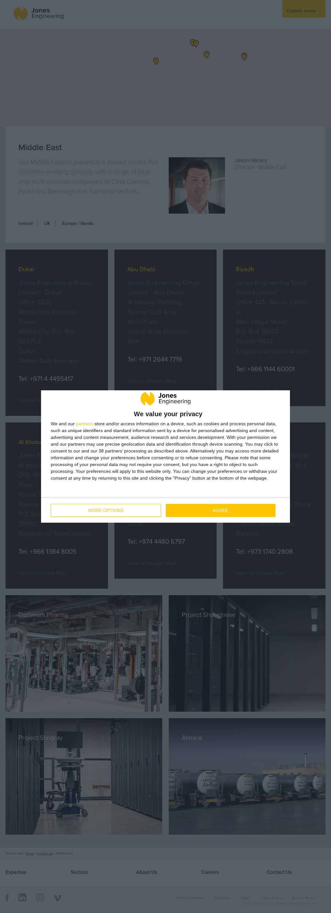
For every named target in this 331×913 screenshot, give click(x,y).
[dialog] (165, 456)
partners (84, 423)
